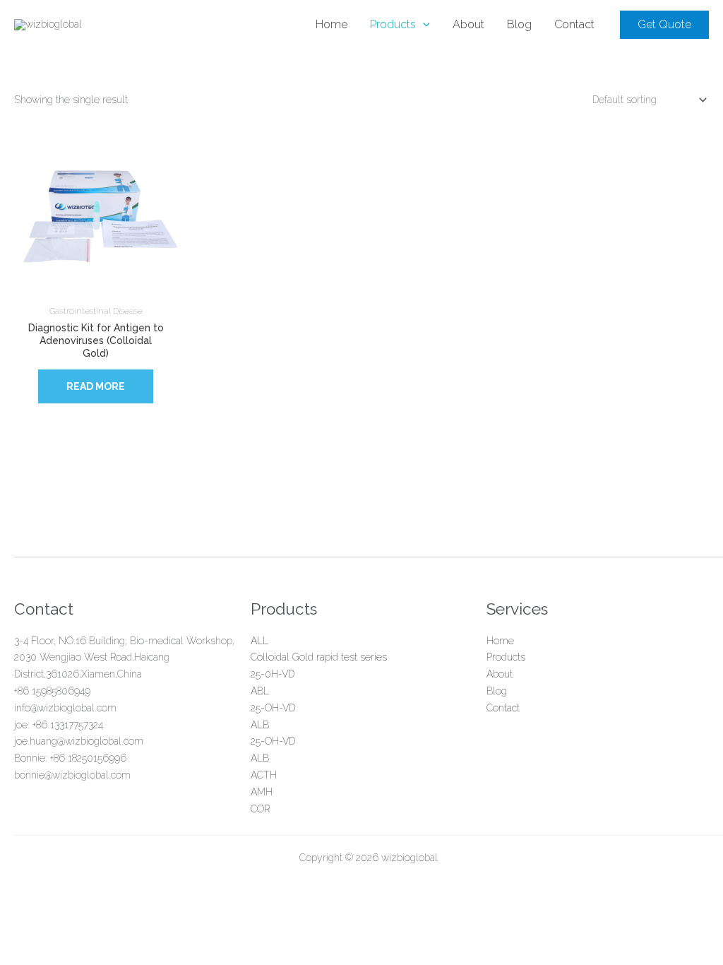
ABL (260, 691)
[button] (664, 25)
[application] (423, 24)
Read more (95, 386)
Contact (503, 708)
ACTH (264, 775)
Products (505, 657)
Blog (496, 691)
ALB (260, 724)
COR (260, 809)
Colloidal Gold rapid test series (319, 657)
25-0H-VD (272, 674)
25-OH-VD (273, 708)
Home (500, 640)
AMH (262, 792)
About (499, 674)
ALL (259, 640)
